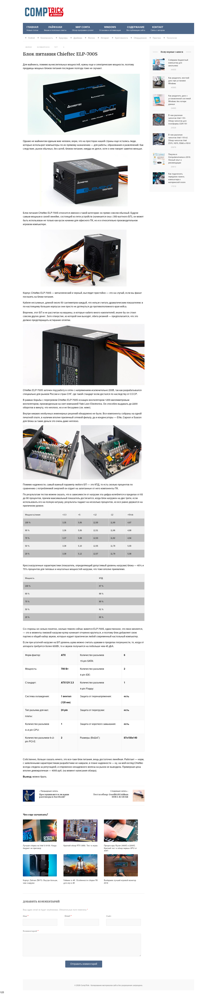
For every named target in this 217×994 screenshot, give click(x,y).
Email (68, 915)
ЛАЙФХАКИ (55, 28)
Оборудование (140, 37)
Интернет (105, 37)
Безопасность (47, 37)
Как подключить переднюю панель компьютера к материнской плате (176, 178)
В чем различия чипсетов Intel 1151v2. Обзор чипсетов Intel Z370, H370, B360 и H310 (179, 138)
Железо (91, 37)
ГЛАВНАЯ (32, 28)
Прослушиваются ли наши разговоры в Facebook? (54, 795)
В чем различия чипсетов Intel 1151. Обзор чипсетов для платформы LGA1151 (177, 119)
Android (31, 37)
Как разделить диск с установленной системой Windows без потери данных (179, 99)
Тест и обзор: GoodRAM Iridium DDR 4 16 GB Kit (110, 795)
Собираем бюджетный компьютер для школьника (178, 62)
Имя (25, 915)
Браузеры (63, 37)
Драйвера (78, 37)
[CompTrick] (44, 7)
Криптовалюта (121, 37)
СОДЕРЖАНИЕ (136, 28)
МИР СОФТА (83, 28)
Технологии (172, 37)
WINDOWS (110, 28)
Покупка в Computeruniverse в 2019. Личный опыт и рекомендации (179, 158)
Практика (157, 37)
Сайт (108, 915)
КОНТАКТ (158, 28)
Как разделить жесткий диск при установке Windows (178, 80)
